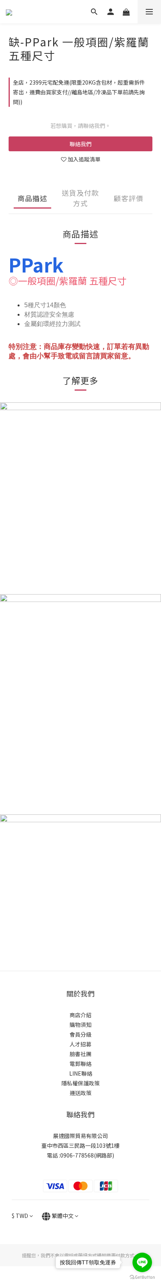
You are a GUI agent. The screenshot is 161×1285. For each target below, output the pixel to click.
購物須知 (80, 1024)
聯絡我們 (80, 144)
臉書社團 (80, 1054)
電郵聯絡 (80, 1063)
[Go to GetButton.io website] (142, 1277)
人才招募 (80, 1044)
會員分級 (80, 1034)
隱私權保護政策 (80, 1083)
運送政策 (80, 1093)
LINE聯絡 (80, 1073)
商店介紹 (80, 1015)
